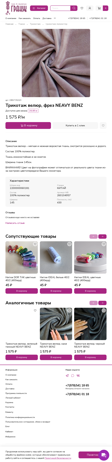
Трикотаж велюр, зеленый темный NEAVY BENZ (21, 345)
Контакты (9, 407)
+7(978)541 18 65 (76, 18)
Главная (9, 24)
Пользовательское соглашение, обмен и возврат (27, 421)
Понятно (92, 455)
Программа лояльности (16, 393)
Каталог (41, 8)
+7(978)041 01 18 (98, 18)
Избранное (10, 436)
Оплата (36, 18)
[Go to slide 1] (24, 95)
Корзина (9, 402)
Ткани (21, 24)
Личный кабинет (13, 397)
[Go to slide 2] (26, 95)
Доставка (46, 18)
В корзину (21, 290)
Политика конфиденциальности (20, 417)
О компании (10, 18)
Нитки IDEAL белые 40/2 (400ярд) (54, 279)
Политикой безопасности (58, 458)
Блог (7, 426)
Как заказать (25, 18)
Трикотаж (35, 24)
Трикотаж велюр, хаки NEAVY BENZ (53, 345)
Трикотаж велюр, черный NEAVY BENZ (89, 345)
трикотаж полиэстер (56, 24)
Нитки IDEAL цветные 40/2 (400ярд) (87, 279)
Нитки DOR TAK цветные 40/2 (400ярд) (20, 279)
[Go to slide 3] (28, 95)
